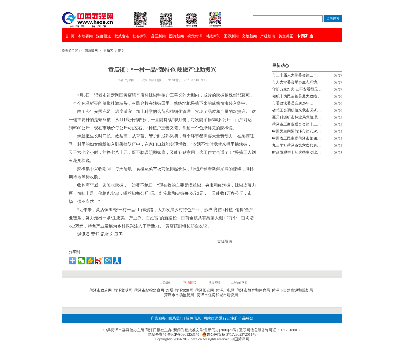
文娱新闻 (249, 36)
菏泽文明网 (124, 290)
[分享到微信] (81, 260)
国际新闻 (231, 36)
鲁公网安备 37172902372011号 (231, 334)
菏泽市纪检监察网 (150, 290)
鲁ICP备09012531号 (183, 334)
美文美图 (285, 36)
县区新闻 (158, 36)
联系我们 (175, 318)
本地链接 (189, 282)
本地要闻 (85, 36)
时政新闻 (213, 36)
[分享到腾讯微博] (108, 260)
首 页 (70, 36)
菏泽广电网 (226, 290)
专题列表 (305, 36)
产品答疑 (245, 318)
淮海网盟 (214, 282)
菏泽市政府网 (101, 290)
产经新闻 (267, 36)
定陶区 (108, 51)
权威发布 (121, 36)
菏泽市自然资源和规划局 (293, 290)
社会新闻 (140, 36)
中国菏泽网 (89, 51)
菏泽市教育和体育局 (254, 290)
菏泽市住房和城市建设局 (218, 295)
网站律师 (210, 318)
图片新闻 (176, 36)
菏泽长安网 (205, 290)
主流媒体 (165, 282)
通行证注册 (228, 318)
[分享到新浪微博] (99, 260)
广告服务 (158, 318)
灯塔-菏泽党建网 (180, 290)
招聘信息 (193, 318)
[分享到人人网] (117, 260)
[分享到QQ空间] (90, 260)
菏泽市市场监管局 (180, 295)
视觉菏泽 (194, 36)
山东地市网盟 (239, 282)
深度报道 (103, 36)
